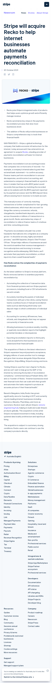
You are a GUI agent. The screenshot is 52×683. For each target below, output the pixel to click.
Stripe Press (33, 622)
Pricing (6, 466)
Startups (31, 469)
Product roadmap (35, 612)
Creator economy (35, 514)
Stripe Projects (34, 599)
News (23, 13)
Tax (5, 544)
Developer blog (34, 603)
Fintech (31, 517)
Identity (7, 507)
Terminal (7, 548)
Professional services (37, 543)
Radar (6, 534)
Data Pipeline (9, 497)
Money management (36, 500)
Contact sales (34, 626)
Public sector (33, 547)
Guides (7, 612)
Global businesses (35, 490)
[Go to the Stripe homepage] (6, 452)
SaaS (30, 507)
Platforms (32, 503)
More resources (10, 652)
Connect (7, 490)
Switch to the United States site (18, 677)
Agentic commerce (36, 473)
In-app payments (35, 493)
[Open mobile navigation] (46, 4)
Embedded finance (36, 483)
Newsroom (9, 12)
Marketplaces (33, 497)
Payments (8, 527)
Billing (6, 476)
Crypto (7, 493)
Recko (25, 152)
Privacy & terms (10, 632)
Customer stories (11, 616)
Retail (30, 550)
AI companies (33, 510)
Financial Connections (13, 503)
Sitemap (7, 645)
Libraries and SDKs (36, 596)
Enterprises (33, 466)
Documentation (34, 582)
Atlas (6, 469)
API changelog (34, 592)
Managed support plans (14, 665)
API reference (34, 586)
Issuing (7, 514)
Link (5, 517)
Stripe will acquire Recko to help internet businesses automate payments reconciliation (24, 44)
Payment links (10, 524)
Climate (7, 486)
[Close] (47, 671)
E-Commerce (33, 480)
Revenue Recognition (13, 537)
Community (9, 622)
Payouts (7, 531)
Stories (31, 13)
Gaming (31, 520)
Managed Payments (12, 520)
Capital (7, 480)
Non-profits (33, 540)
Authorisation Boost (12, 473)
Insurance (32, 530)
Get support (9, 662)
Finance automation (36, 486)
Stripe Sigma (9, 541)
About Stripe (42, 13)
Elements (8, 500)
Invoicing (7, 510)
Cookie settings (10, 649)
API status (32, 589)
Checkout (8, 483)
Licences (7, 642)
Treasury (7, 551)
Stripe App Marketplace (38, 563)
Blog (6, 619)
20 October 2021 (11, 70)
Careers (31, 616)
